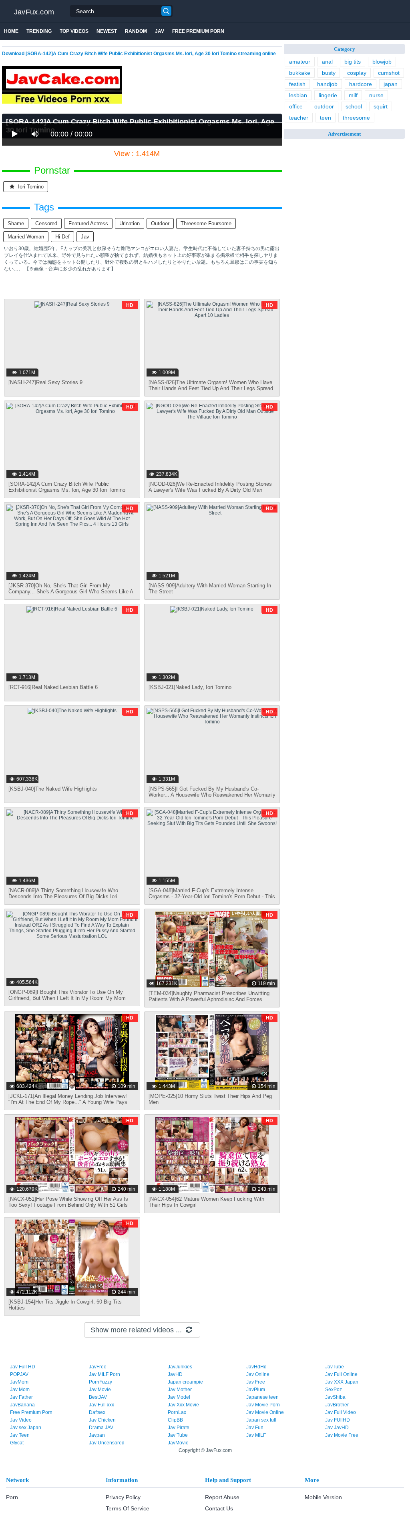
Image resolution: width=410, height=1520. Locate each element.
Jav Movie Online (265, 1412)
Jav (159, 31)
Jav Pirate (178, 1427)
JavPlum (255, 1389)
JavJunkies (180, 1367)
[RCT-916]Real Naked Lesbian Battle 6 (53, 687)
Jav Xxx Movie (183, 1405)
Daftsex (97, 1412)
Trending (39, 31)
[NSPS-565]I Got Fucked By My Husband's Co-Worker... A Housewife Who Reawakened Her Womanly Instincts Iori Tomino (212, 795)
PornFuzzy (100, 1382)
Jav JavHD (337, 1427)
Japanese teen (262, 1397)
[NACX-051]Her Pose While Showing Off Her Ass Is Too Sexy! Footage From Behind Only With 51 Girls (68, 1202)
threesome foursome (206, 223)
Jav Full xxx (101, 1405)
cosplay (356, 73)
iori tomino (30, 187)
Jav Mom (20, 1389)
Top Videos (74, 31)
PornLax (177, 1412)
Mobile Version (323, 1497)
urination (129, 223)
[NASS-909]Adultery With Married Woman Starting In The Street (210, 589)
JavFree (98, 1367)
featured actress (88, 223)
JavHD (175, 1374)
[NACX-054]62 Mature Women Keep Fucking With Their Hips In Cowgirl (206, 1202)
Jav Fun (254, 1427)
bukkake (299, 73)
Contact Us (219, 1508)
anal (327, 61)
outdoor (160, 223)
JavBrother (337, 1405)
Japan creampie (185, 1382)
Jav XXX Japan (341, 1382)
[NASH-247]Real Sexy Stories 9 (45, 382)
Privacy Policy (123, 1497)
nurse (376, 95)
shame (16, 223)
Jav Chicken (102, 1420)
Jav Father (21, 1397)
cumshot (389, 73)
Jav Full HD (22, 1367)
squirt (381, 106)
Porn (12, 1497)
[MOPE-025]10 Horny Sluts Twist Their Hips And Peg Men (210, 1099)
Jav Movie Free (341, 1435)
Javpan (97, 1435)
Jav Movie (100, 1389)
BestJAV (98, 1397)
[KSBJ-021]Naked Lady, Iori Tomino (190, 687)
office (296, 106)
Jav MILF (256, 1435)
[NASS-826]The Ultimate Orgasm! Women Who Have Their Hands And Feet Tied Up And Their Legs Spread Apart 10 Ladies (211, 388)
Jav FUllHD (337, 1420)
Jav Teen (20, 1435)
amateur (299, 61)
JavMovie (178, 1443)
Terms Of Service (127, 1508)
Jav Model (179, 1397)
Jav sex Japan (25, 1427)
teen (325, 117)
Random (136, 31)
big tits (352, 61)
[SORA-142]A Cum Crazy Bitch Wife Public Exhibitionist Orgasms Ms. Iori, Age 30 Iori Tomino (66, 487)
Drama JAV (101, 1427)
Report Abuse (222, 1497)
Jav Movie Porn (263, 1405)
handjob (327, 84)
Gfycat (17, 1443)
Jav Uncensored (107, 1443)
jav (85, 237)
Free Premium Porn (198, 31)
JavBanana (22, 1405)
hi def (62, 237)
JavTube (334, 1367)
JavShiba (335, 1397)
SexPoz (333, 1389)
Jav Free (255, 1382)
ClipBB (175, 1420)
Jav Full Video (340, 1412)
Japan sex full (261, 1420)
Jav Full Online (341, 1374)
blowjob (382, 61)
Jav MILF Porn (104, 1374)
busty (329, 73)
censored (46, 223)
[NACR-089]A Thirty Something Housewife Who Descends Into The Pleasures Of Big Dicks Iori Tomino (63, 896)
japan (391, 84)
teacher (298, 117)
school (354, 106)
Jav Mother (180, 1389)
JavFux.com (34, 12)
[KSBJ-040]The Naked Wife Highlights (52, 789)
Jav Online (257, 1374)
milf (353, 95)
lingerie (328, 95)
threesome (356, 117)
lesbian (298, 95)
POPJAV (19, 1374)
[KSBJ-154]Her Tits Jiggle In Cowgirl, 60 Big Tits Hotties (65, 1305)
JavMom (19, 1382)
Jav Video (21, 1420)
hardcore (360, 84)
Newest (106, 31)
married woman (26, 237)
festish (297, 84)
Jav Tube (178, 1435)
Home (11, 31)
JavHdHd (256, 1367)
